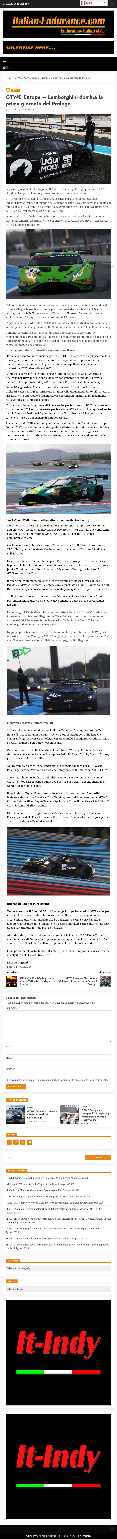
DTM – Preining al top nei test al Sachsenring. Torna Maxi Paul (40, 1196)
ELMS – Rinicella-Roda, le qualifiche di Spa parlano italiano (38, 1238)
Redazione (13, 110)
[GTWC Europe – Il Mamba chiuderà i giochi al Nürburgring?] (15, 1114)
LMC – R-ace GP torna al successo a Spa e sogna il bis (34, 1190)
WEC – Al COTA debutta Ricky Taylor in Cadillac (32, 1184)
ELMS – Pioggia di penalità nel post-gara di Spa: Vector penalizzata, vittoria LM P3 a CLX (54, 1208)
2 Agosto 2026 (90, 1124)
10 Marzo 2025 (27, 110)
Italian (89, 2)
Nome (10, 1046)
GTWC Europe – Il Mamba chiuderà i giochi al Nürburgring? (42, 1114)
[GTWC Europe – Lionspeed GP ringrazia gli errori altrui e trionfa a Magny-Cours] (69, 1114)
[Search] (12, 67)
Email (10, 1057)
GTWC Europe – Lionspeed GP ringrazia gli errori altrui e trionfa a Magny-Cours (96, 1115)
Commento (12, 1007)
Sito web (10, 1068)
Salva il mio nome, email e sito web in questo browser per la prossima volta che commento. (58, 1080)
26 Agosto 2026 (37, 1122)
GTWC (16, 90)
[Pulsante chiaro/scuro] (6, 67)
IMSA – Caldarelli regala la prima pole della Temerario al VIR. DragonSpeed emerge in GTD (55, 1228)
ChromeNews (68, 1535)
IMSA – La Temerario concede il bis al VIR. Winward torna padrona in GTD (46, 1202)
